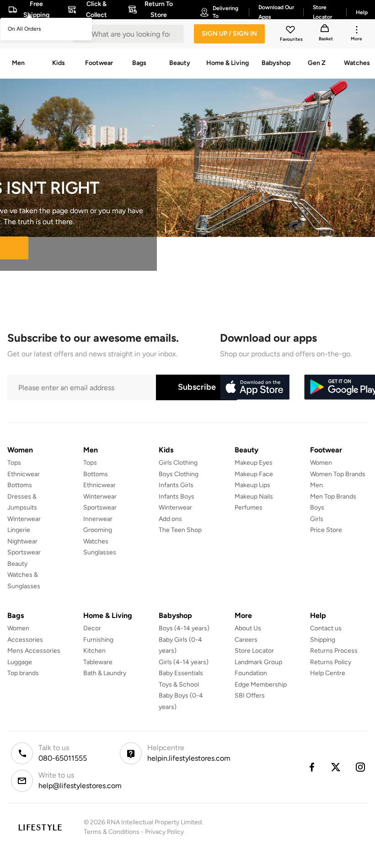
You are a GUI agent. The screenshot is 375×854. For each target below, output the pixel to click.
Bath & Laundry (104, 673)
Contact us (326, 628)
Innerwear (97, 519)
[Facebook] (311, 767)
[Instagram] (361, 767)
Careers (246, 640)
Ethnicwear (23, 474)
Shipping (322, 640)
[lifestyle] (40, 827)
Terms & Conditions (111, 832)
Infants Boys (176, 496)
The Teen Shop (180, 530)
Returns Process (334, 651)
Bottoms (19, 485)
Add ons (170, 519)
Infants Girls (176, 485)
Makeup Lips (252, 485)
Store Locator (254, 651)
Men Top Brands (333, 496)
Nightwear (22, 541)
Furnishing (98, 640)
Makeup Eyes (254, 463)
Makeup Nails (254, 496)
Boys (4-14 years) (184, 628)
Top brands (23, 673)
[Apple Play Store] (254, 387)
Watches (95, 541)
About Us (248, 628)
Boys (317, 507)
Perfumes (248, 507)
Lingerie (18, 530)
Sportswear (24, 552)
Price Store (326, 530)
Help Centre (327, 673)
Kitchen (94, 651)
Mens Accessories (33, 651)
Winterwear (24, 519)
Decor (92, 628)
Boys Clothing (178, 474)
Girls (316, 519)
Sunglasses (99, 552)
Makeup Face (254, 474)
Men (316, 485)
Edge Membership (261, 684)
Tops (14, 463)
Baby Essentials (181, 673)
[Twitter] (336, 767)
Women (321, 463)
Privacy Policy (164, 832)
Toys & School (179, 684)
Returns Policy (330, 662)
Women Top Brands (337, 474)
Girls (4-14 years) (184, 662)
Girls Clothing (178, 463)
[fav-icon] (291, 31)
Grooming (97, 530)
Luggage (19, 662)
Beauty (17, 564)
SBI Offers (250, 695)
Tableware (97, 662)
